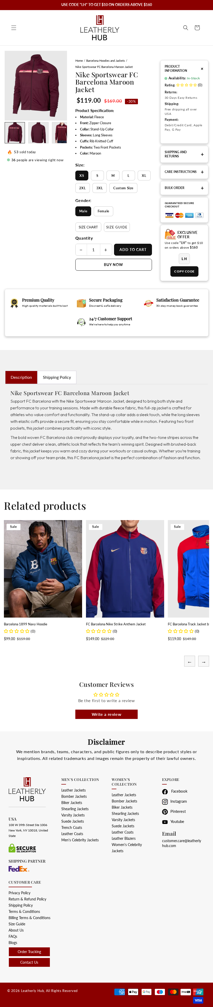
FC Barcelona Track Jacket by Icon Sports (116, 624)
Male (83, 211)
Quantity (84, 237)
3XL (99, 188)
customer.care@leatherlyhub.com (181, 843)
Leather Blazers (124, 838)
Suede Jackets (72, 821)
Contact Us (29, 962)
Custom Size (123, 188)
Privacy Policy (19, 893)
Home (79, 60)
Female (103, 211)
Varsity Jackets (73, 815)
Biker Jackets (71, 802)
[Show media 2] (38, 132)
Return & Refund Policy (27, 899)
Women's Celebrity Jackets (127, 847)
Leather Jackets (73, 790)
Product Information (184, 69)
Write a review (106, 714)
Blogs (13, 942)
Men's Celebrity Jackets (80, 840)
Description (21, 377)
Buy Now (113, 264)
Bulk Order (184, 188)
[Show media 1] (15, 132)
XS (81, 175)
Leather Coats (72, 833)
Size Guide (117, 227)
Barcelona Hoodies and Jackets (105, 60)
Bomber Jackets (74, 796)
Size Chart (88, 227)
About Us (16, 930)
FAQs (13, 936)
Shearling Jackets (75, 809)
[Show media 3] (62, 132)
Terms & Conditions (24, 911)
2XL (82, 188)
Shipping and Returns (184, 154)
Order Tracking (29, 951)
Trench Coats (71, 827)
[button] (13, 27)
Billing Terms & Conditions (29, 917)
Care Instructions (184, 171)
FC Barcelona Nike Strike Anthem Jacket (34, 624)
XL (144, 175)
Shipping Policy (57, 377)
